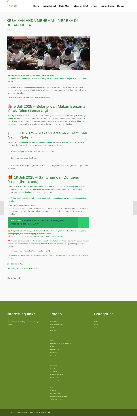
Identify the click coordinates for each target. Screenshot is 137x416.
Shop (51, 387)
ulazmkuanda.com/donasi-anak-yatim (48, 236)
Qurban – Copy (54, 371)
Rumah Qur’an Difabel (56, 374)
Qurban (52, 368)
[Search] (127, 6)
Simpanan (53, 390)
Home (52, 346)
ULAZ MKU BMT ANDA (31, 269)
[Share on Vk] (39, 285)
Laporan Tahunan (55, 355)
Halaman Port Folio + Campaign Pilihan (61, 343)
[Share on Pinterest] (17, 285)
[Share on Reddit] (47, 285)
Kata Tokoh (53, 352)
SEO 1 (95, 327)
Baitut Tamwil (54, 333)
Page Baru (53, 362)
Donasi (52, 340)
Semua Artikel (54, 381)
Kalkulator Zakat (55, 349)
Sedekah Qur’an (55, 377)
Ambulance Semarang (56, 324)
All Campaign (54, 321)
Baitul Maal (53, 330)
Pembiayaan (54, 365)
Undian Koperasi (55, 393)
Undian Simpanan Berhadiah (59, 396)
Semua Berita (54, 384)
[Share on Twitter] (10, 285)
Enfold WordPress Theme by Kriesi (38, 412)
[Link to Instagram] (120, 413)
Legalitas (53, 359)
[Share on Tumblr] (32, 285)
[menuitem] (36, 6)
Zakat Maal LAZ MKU (56, 399)
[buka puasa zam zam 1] (48, 53)
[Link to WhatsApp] (124, 413)
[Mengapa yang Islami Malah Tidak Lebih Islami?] (135, 208)
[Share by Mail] (54, 285)
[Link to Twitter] (128, 413)
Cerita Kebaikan (55, 337)
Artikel (52, 327)
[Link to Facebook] (116, 413)
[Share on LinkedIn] (25, 285)
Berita (9, 29)
